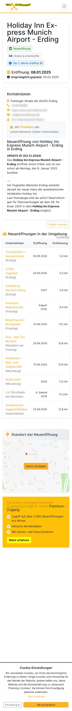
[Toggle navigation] (64, 6)
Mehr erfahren (19, 540)
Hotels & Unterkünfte (26, 55)
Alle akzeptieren (46, 704)
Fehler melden (58, 224)
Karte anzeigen (36, 466)
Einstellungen (12, 704)
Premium (27, 127)
